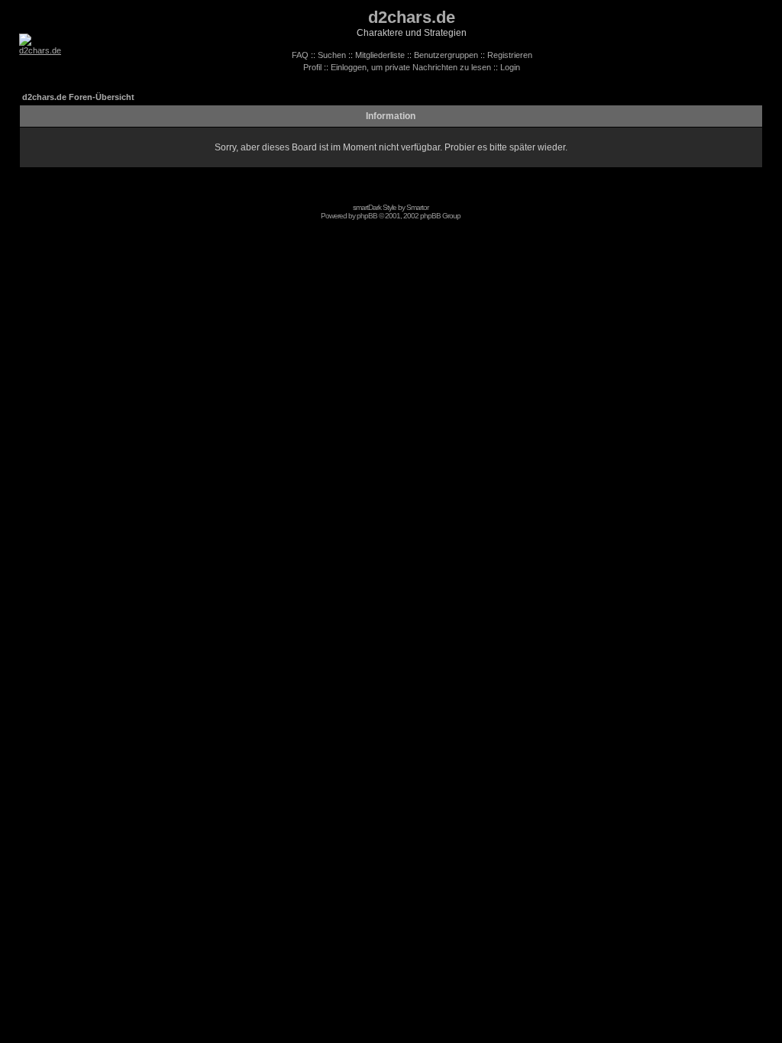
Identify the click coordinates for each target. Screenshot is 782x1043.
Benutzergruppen (446, 55)
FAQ (300, 55)
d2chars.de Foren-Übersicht (78, 97)
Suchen (332, 55)
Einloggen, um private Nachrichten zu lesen (411, 67)
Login (510, 67)
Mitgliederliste (380, 55)
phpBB (367, 216)
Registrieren (509, 55)
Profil (312, 67)
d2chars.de (411, 17)
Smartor (417, 207)
